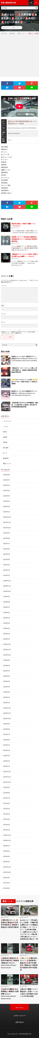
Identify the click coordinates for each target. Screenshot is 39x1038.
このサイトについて (19, 1015)
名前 (3, 305)
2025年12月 (7, 517)
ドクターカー (7, 421)
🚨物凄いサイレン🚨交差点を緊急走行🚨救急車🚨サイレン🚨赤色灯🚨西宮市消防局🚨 (24, 239)
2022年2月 (6, 761)
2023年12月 (7, 644)
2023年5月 (6, 681)
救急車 (5, 437)
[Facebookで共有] (7, 83)
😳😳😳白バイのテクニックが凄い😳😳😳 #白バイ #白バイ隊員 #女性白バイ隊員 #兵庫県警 (24, 381)
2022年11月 (7, 713)
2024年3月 (6, 628)
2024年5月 (6, 618)
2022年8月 (6, 729)
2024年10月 (7, 591)
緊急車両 (6, 458)
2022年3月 (6, 755)
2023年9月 (6, 660)
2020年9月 (6, 846)
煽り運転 (6, 448)
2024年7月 (6, 607)
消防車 (5, 442)
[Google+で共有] (32, 83)
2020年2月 (6, 861)
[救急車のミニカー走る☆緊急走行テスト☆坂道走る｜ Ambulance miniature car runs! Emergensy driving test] (5, 395)
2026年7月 (6, 480)
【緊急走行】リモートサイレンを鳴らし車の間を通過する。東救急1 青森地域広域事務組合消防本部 (24, 370)
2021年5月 (6, 808)
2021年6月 (6, 803)
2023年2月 (6, 697)
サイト (3, 322)
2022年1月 (6, 766)
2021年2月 (6, 824)
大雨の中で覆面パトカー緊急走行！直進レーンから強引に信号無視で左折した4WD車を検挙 (29, 992)
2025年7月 (6, 543)
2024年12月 (7, 581)
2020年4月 (6, 856)
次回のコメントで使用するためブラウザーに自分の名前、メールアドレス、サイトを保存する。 (19, 332)
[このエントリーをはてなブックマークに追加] (7, 87)
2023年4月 (6, 687)
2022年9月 (6, 724)
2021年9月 (6, 787)
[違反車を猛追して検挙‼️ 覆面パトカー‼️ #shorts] (5, 227)
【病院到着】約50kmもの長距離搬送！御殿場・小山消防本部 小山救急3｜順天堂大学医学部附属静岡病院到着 (24, 405)
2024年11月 (7, 586)
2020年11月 (7, 840)
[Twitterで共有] (19, 83)
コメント (3, 285)
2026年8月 (6, 474)
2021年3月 (6, 819)
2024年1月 (6, 639)
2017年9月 (6, 883)
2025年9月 (6, 533)
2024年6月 (6, 612)
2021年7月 (6, 798)
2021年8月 (6, 793)
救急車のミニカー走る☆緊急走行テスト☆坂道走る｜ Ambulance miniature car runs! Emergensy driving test (24, 393)
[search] (36, 7)
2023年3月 (6, 692)
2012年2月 (6, 888)
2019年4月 (6, 877)
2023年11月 (7, 649)
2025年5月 (6, 554)
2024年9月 (6, 596)
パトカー (6, 426)
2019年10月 (7, 872)
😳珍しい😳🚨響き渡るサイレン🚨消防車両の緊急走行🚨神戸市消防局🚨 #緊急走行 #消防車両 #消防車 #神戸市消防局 (29, 964)
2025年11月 (7, 522)
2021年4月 (6, 814)
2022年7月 (6, 734)
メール (3, 314)
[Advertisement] (19, 55)
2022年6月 (6, 740)
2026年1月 (6, 512)
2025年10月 (7, 528)
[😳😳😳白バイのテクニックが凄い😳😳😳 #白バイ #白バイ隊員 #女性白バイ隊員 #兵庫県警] (5, 383)
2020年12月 (7, 835)
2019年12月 (7, 867)
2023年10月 (7, 655)
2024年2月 (6, 634)
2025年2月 (6, 570)
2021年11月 (7, 777)
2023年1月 (6, 702)
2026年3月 (6, 501)
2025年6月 (6, 549)
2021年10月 (7, 782)
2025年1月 (6, 575)
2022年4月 (6, 750)
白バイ (5, 453)
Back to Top (19, 1007)
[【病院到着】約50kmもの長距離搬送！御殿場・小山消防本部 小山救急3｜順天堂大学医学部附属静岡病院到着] (5, 406)
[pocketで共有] (19, 87)
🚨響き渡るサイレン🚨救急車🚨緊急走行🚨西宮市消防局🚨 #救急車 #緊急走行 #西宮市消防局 (10, 923)
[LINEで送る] (32, 87)
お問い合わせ (19, 1022)
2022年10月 (7, 718)
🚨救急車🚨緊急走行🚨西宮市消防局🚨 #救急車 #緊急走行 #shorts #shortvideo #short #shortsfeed (10, 962)
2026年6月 (6, 485)
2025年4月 (6, 559)
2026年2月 (6, 506)
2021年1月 (6, 830)
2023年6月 (6, 676)
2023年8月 (6, 665)
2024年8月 (6, 602)
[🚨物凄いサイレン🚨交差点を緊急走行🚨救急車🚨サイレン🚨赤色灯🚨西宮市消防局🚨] (5, 240)
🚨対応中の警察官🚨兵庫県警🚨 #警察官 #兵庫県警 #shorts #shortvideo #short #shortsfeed (10, 993)
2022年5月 (6, 745)
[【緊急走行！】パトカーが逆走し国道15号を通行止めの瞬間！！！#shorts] (5, 257)
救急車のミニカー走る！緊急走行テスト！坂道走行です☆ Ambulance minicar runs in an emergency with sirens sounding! (24, 358)
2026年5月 (6, 490)
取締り (5, 432)
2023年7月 (6, 671)
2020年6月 (6, 851)
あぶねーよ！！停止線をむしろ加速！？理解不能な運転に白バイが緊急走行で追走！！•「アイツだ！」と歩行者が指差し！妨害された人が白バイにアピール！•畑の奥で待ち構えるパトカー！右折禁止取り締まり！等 (29, 929)
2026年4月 (6, 496)
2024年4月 (6, 623)
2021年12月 (7, 771)
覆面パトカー (16, 27)
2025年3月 (6, 565)
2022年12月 (7, 708)
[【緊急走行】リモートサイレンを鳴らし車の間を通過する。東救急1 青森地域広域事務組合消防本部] (5, 371)
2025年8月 (6, 538)
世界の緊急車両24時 (25, 1034)
